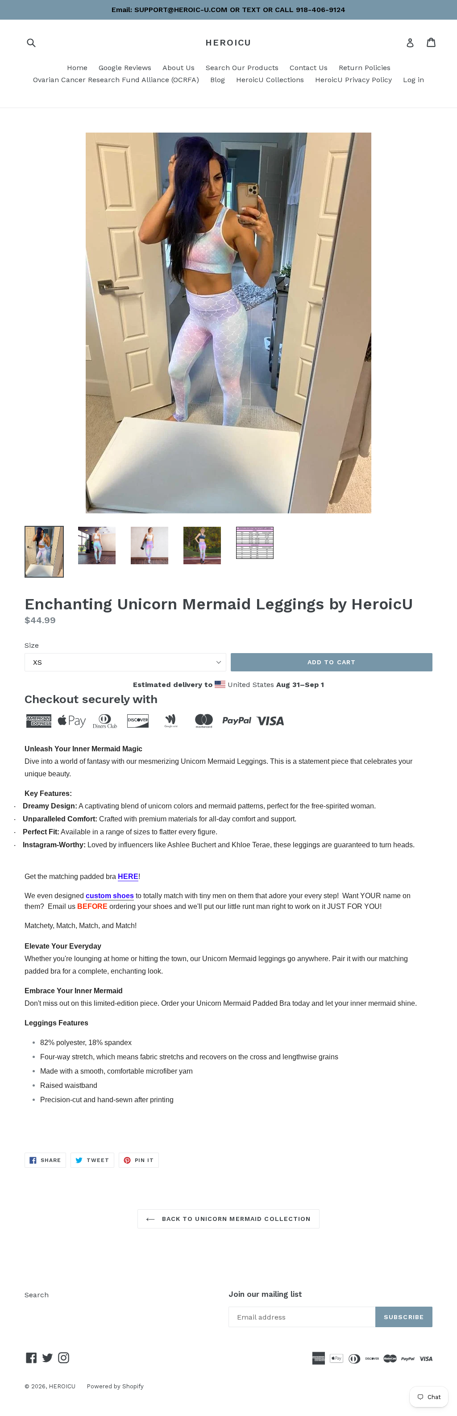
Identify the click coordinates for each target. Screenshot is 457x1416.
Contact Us (309, 67)
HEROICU (228, 42)
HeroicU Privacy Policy (353, 79)
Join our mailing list (265, 1294)
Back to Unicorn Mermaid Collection (235, 1218)
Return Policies (365, 67)
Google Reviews (125, 67)
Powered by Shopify (115, 1386)
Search (37, 1295)
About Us (178, 67)
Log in (413, 79)
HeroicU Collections (270, 79)
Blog (217, 79)
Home (77, 67)
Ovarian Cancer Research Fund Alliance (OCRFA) (116, 79)
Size (32, 645)
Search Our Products (242, 67)
